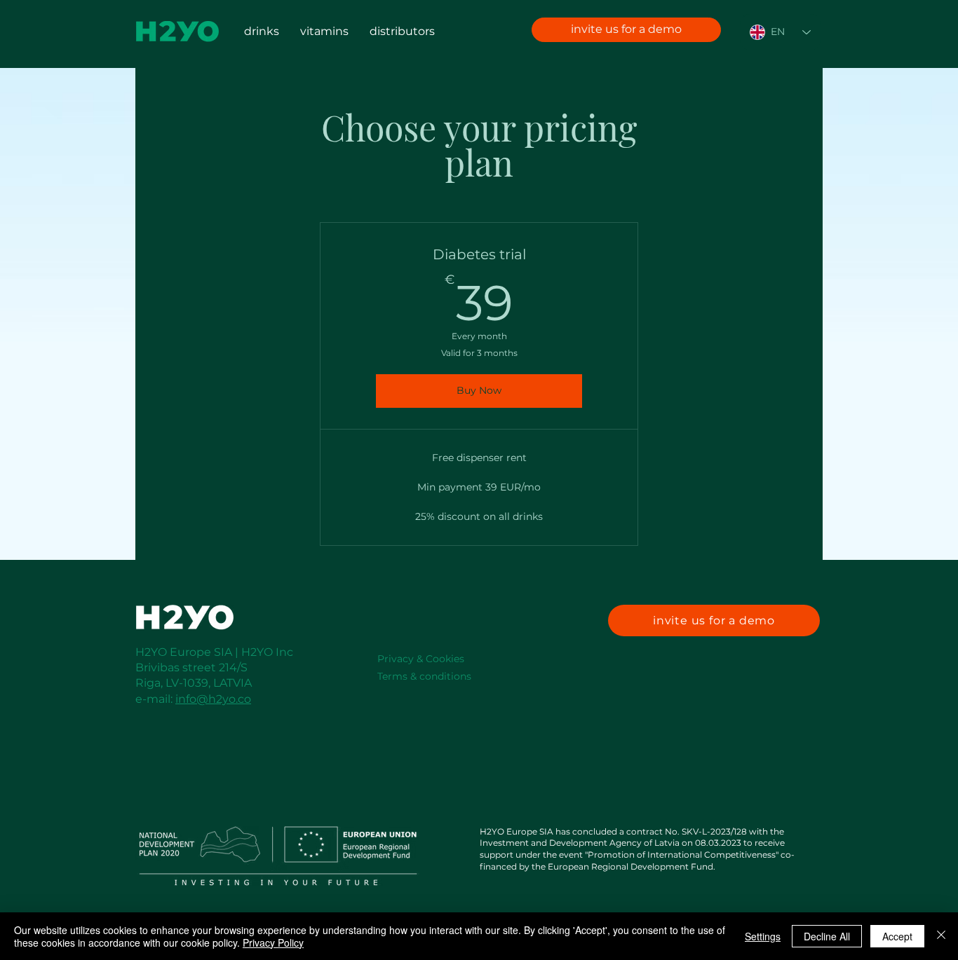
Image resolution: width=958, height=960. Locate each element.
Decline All (827, 936)
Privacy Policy (273, 942)
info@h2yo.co (213, 699)
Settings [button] (763, 936)
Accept (897, 936)
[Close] (941, 936)
